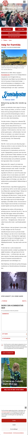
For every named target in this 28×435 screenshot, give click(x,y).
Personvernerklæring (18, 348)
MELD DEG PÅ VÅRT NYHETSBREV (14, 389)
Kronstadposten (5, 75)
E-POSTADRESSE (6, 338)
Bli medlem (7, 29)
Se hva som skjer (14, 37)
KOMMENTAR (5, 313)
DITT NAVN (5, 333)
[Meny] (24, 2)
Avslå (14, 425)
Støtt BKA (21, 29)
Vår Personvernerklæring (18, 432)
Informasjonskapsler (8, 432)
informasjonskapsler (6, 412)
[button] (25, 407)
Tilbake (5, 40)
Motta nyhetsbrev (14, 33)
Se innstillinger (14, 429)
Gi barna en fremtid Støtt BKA (13, 382)
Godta (14, 420)
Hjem (10, 40)
